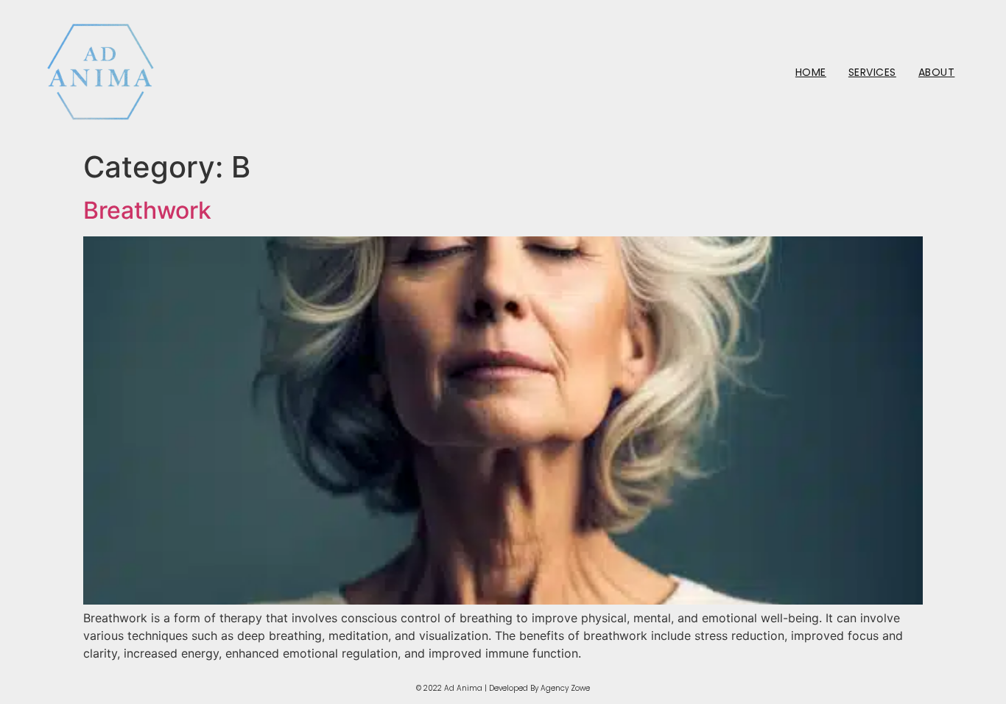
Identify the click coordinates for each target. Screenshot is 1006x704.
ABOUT (936, 72)
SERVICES (872, 72)
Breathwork (147, 210)
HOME (810, 72)
